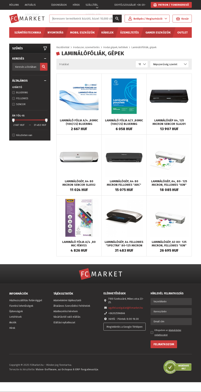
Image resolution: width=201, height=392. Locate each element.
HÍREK (76, 4)
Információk (18, 293)
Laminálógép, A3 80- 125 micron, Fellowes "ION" (169, 243)
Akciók (12, 322)
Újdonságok (16, 311)
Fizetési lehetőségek (21, 305)
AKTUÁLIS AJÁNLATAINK (32, 6)
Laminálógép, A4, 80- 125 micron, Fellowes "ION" (169, 183)
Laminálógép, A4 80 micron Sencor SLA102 (78, 183)
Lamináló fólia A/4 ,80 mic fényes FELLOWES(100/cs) (79, 245)
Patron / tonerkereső (173, 4)
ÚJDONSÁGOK (59, 4)
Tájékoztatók (63, 293)
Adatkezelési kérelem (65, 311)
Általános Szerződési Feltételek (71, 305)
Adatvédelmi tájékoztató (67, 300)
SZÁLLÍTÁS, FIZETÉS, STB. (93, 6)
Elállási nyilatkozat (64, 322)
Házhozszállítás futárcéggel (25, 300)
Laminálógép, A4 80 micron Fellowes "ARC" (124, 183)
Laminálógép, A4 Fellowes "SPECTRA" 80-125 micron (124, 243)
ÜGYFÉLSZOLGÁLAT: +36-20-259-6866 (130, 6)
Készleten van (24, 135)
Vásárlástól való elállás (66, 316)
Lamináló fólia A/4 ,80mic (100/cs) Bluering (79, 122)
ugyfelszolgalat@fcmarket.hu (125, 307)
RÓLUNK (14, 4)
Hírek (12, 327)
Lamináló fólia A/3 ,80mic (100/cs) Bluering (124, 122)
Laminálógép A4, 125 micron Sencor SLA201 (169, 122)
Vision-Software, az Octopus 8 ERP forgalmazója (67, 369)
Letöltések (15, 316)
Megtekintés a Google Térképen (125, 326)
